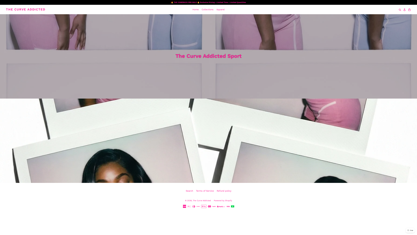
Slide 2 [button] (207, 179)
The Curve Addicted (25, 9)
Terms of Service (205, 191)
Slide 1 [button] (205, 179)
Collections (207, 9)
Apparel (220, 9)
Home (195, 9)
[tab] (205, 179)
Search (189, 191)
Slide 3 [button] (209, 179)
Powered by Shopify (223, 200)
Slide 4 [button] (211, 179)
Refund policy (224, 191)
